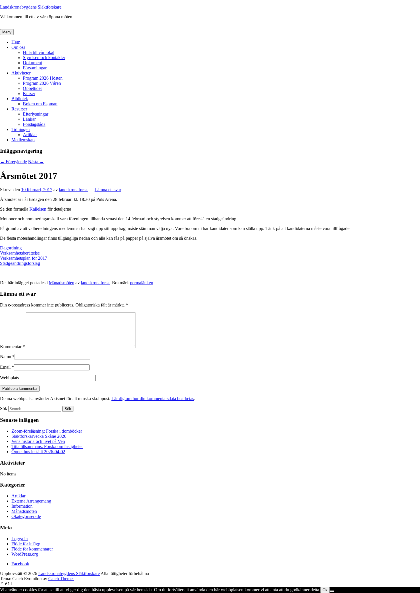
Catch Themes (61, 578)
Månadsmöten (61, 282)
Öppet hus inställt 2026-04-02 (38, 451)
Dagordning (11, 247)
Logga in (19, 538)
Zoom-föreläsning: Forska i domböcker (46, 431)
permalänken (141, 282)
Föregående (13, 161)
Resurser (19, 108)
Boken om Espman (40, 103)
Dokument (32, 62)
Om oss (18, 47)
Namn (5, 356)
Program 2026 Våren (42, 83)
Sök (3, 408)
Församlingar (35, 67)
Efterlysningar (35, 114)
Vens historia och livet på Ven (38, 441)
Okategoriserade (26, 516)
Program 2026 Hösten (43, 78)
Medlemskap (23, 139)
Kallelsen (37, 209)
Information (22, 506)
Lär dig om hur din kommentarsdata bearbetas (152, 398)
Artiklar (30, 134)
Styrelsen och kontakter (44, 57)
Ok (325, 590)
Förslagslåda (34, 124)
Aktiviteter (21, 72)
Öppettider (32, 88)
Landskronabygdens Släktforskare (30, 7)
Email (5, 367)
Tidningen (20, 129)
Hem (15, 42)
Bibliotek (19, 98)
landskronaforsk (73, 189)
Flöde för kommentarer (32, 548)
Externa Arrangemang (31, 501)
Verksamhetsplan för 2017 (23, 258)
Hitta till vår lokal (38, 52)
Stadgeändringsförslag (20, 263)
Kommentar (12, 346)
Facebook (20, 563)
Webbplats (9, 377)
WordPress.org (24, 554)
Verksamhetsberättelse (20, 253)
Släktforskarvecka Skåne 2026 (38, 436)
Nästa (36, 161)
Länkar (29, 119)
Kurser (29, 93)
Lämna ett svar (108, 189)
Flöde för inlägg (25, 543)
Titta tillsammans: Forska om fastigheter (47, 446)
